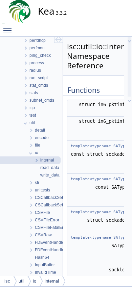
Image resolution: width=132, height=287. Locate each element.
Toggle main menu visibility (9, 30)
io (34, 281)
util (21, 281)
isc (7, 281)
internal (52, 281)
